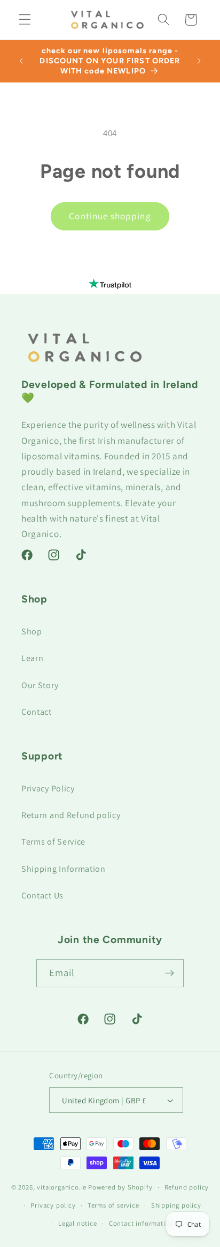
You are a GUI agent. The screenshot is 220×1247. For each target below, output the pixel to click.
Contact (36, 711)
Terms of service (113, 1205)
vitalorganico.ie (62, 1187)
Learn (32, 658)
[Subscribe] (170, 973)
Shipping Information (63, 868)
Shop (31, 631)
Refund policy (186, 1187)
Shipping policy (176, 1205)
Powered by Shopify (120, 1187)
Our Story (39, 685)
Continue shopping (110, 216)
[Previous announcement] (21, 60)
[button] (24, 20)
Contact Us (42, 895)
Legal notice (77, 1223)
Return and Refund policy (71, 815)
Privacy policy (52, 1205)
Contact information (141, 1223)
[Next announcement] (199, 60)
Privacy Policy (48, 788)
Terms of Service (53, 841)
